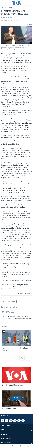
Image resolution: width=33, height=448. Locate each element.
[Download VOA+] (16, 398)
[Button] (29, 24)
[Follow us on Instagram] (15, 420)
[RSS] (19, 420)
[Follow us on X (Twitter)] (6, 420)
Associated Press (8, 17)
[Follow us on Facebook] (2, 420)
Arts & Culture (6, 7)
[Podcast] (23, 420)
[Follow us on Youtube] (10, 420)
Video (4, 327)
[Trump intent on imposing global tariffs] (16, 338)
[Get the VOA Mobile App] (16, 375)
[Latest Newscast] (5, 446)
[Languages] (20, 446)
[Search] (28, 446)
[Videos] (12, 446)
